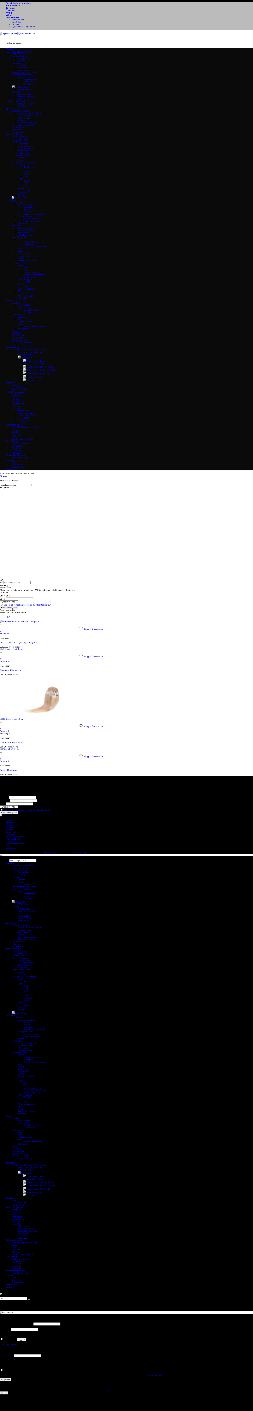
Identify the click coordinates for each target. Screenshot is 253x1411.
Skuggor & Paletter (20, 53)
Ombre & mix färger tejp (34, 275)
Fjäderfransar (24, 153)
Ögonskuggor (24, 58)
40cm (26, 268)
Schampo (27, 207)
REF (20, 249)
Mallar (20, 99)
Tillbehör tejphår (25, 279)
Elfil (13, 345)
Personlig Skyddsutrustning (24, 427)
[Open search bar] (1, 579)
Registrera (5, 1380)
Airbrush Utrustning (26, 97)
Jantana (21, 120)
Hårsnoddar (23, 232)
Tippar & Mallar (19, 338)
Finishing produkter (32, 221)
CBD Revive (29, 244)
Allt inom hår (17, 202)
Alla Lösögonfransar (21, 143)
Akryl (20, 319)
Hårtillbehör (17, 225)
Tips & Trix (16, 22)
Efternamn (5, 596)
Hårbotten (22, 223)
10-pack (21, 160)
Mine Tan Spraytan (26, 125)
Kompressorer (24, 101)
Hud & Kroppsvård (15, 392)
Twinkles (30, 380)
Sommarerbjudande (15, 455)
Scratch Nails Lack (32, 310)
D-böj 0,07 (28, 183)
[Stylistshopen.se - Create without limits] (17, 33)
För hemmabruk (19, 127)
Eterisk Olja (23, 420)
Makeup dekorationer (21, 74)
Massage (16, 408)
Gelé (20, 324)
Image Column (21, 1013)
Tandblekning (13, 347)
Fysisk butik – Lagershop (18, 3)
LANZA (21, 239)
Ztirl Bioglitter (29, 84)
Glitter (20, 77)
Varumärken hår (19, 237)
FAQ (14, 462)
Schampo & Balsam (27, 204)
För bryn (21, 875)
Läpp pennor (23, 70)
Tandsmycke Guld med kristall (40, 367)
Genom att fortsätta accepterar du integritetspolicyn (27, 605)
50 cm (26, 286)
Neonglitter (28, 82)
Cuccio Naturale (25, 321)
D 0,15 (26, 186)
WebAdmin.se (79, 853)
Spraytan (10, 108)
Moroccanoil (23, 253)
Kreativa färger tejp (32, 272)
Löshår (15, 263)
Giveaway (11, 10)
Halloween (16, 453)
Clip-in (20, 293)
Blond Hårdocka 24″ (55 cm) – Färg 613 (18, 642)
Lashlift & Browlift (20, 141)
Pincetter (22, 195)
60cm (26, 270)
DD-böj (26, 190)
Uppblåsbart (17, 446)
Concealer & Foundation (23, 51)
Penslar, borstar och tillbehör (25, 72)
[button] (6, 78)
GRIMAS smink (25, 90)
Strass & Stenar (25, 342)
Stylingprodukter (25, 216)
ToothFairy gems (34, 377)
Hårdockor (22, 298)
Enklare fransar (25, 146)
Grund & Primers (31, 218)
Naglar (9, 300)
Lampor (15, 432)
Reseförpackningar (20, 457)
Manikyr (15, 303)
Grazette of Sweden (27, 261)
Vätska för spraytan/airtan (29, 113)
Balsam (26, 209)
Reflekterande (29, 79)
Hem (2, 473)
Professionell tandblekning (30, 352)
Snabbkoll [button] (4, 633)
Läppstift (21, 880)
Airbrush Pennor (25, 104)
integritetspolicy (155, 1375)
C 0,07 (26, 174)
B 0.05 (26, 167)
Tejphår (21, 265)
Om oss (15, 24)
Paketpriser (17, 129)
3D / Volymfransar (26, 148)
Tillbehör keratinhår (26, 289)
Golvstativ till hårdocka (10, 670)
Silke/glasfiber (24, 328)
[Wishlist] (1, 624)
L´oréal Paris (23, 256)
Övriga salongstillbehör (22, 439)
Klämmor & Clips (25, 230)
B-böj (20, 164)
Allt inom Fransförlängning (24, 162)
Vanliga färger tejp (31, 277)
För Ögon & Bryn (19, 870)
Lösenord (5, 1329)
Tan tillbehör (17, 132)
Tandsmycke (26, 358)
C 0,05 (26, 172)
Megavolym (23, 188)
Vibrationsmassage (26, 413)
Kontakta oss (12, 17)
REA (8, 617)
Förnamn (4, 592)
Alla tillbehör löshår (26, 296)
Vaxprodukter (18, 404)
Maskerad (16, 450)
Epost (2, 599)
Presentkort (11, 469)
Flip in (20, 291)
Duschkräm (17, 396)
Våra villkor (17, 464)
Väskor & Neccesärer (21, 443)
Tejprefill (27, 282)
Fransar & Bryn (13, 134)
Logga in (21, 1339)
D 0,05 (26, 181)
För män (16, 399)
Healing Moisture (31, 242)
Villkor (9, 15)
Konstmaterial (18, 314)
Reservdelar (23, 106)
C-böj (20, 169)
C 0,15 (26, 176)
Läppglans (22, 67)
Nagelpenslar (18, 335)
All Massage (23, 411)
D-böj (20, 179)
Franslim (22, 193)
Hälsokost (22, 422)
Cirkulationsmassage (27, 415)
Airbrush (15, 906)
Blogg (9, 12)
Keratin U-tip (23, 284)
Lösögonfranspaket (21, 155)
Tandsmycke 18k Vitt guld (38, 373)
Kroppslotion (17, 401)
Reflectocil (22, 139)
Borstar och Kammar (27, 228)
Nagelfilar (16, 333)
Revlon (21, 251)
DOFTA (15, 436)
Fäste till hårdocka (8, 770)
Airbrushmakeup (25, 94)
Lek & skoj (16, 448)
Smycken (10, 382)
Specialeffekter (21, 87)
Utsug (14, 429)
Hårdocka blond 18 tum (11, 742)
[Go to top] (1, 855)
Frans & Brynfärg (20, 136)
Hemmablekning (25, 354)
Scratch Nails (24, 305)
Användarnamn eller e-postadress (16, 1324)
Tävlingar (10, 8)
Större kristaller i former (34, 363)
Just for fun (12, 441)
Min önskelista (13, 5)
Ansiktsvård (17, 394)
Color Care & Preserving (34, 246)
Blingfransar (23, 150)
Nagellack (22, 307)
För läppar (16, 877)
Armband (22, 387)
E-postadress (7, 1356)
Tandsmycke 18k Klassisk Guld (40, 370)
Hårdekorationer (25, 235)
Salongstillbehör (14, 425)
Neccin (21, 258)
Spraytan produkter (21, 111)
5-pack (21, 157)
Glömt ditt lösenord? (9, 1344)
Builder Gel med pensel (34, 326)
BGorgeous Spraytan (27, 122)
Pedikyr (15, 331)
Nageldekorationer (20, 340)
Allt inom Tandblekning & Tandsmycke (29, 350)
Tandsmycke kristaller (36, 361)
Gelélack (22, 317)
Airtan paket (23, 118)
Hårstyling (11, 200)
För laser (16, 406)
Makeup (10, 49)
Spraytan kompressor (27, 115)
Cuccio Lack (29, 312)
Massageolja (23, 418)
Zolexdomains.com (48, 853)
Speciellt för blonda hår (34, 214)
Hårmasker (28, 211)
